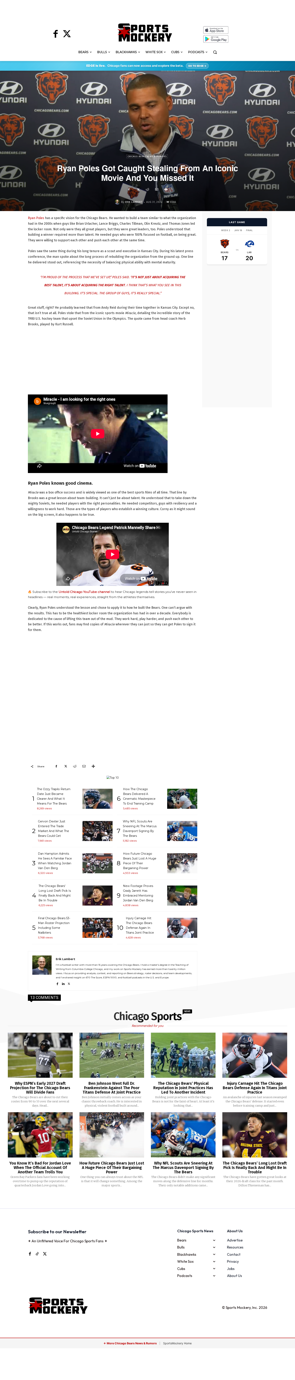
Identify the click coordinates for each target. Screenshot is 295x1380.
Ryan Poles (36, 218)
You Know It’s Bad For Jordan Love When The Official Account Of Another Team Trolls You (40, 1167)
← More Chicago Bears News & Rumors (130, 1343)
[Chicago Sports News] (144, 32)
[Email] (157, 189)
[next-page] (153, 1198)
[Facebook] (55, 34)
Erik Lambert (133, 202)
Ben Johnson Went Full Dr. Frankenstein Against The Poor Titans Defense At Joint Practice (112, 1088)
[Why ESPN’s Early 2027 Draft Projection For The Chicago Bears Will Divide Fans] (40, 1055)
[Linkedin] (63, 983)
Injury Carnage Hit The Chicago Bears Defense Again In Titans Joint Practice (255, 1088)
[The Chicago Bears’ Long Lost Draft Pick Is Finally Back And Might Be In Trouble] (254, 1135)
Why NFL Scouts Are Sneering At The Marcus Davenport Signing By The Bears (183, 1167)
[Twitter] (67, 34)
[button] (215, 52)
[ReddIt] (147, 189)
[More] (166, 189)
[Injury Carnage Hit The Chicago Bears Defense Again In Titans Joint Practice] (254, 1055)
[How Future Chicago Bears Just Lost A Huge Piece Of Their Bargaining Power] (111, 1135)
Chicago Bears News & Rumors (147, 156)
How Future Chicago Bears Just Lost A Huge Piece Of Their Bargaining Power (111, 1167)
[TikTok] (37, 1254)
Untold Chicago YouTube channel (84, 592)
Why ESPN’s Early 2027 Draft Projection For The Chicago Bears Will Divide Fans (40, 1088)
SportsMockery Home (177, 1343)
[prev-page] (141, 1198)
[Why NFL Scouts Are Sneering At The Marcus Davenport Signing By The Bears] (183, 1135)
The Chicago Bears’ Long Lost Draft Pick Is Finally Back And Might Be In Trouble (255, 1167)
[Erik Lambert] (118, 202)
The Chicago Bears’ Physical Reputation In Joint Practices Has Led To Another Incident (183, 1088)
